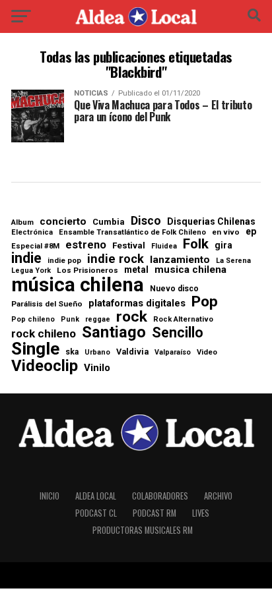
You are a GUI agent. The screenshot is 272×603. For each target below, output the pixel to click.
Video (207, 352)
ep (251, 231)
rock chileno (43, 333)
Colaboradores (160, 496)
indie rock (115, 259)
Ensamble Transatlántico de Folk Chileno (132, 232)
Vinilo (97, 368)
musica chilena (190, 270)
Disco (146, 221)
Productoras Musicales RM (142, 530)
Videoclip (44, 366)
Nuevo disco (174, 289)
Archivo (218, 496)
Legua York (31, 271)
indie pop (64, 260)
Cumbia (108, 221)
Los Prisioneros (87, 271)
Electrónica (32, 232)
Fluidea (164, 246)
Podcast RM (154, 513)
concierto (63, 222)
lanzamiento (180, 260)
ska (72, 352)
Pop (204, 302)
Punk (70, 320)
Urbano (97, 353)
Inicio (49, 496)
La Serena (233, 261)
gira (223, 245)
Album (22, 222)
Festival (128, 245)
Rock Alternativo (183, 319)
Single (35, 348)
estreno (85, 245)
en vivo (226, 233)
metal (136, 270)
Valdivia (132, 352)
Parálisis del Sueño (47, 304)
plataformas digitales (137, 303)
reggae (97, 320)
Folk (196, 244)
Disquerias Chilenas (211, 221)
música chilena (77, 285)
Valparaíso (172, 353)
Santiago (114, 333)
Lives (200, 513)
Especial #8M (35, 246)
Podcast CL (96, 513)
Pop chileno (33, 320)
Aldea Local (95, 496)
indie (26, 258)
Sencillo (177, 332)
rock (131, 317)
